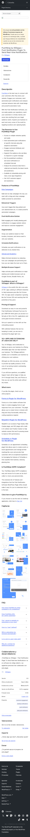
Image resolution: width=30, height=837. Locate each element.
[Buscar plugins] (19, 13)
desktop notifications (22, 703)
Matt (4, 798)
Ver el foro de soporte (8, 741)
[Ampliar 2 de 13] (26, 511)
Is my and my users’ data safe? (11, 639)
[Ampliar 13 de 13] (26, 580)
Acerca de (5, 766)
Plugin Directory (6, 7)
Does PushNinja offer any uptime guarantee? (9, 614)
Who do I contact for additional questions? (8, 644)
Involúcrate (19, 780)
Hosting (4, 772)
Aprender (4, 780)
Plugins (18, 772)
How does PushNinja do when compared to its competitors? (11, 608)
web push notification (22, 710)
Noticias (4, 769)
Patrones (18, 775)
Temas (18, 769)
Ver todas (25, 728)
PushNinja (5, 93)
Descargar (6, 59)
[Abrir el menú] (27, 2)
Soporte (5, 83)
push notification (24, 707)
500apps (7, 55)
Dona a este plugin (7, 756)
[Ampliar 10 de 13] (26, 557)
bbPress (5, 801)
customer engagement (22, 700)
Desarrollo (6, 79)
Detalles (5, 66)
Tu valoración (6, 728)
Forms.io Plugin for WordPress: (14, 399)
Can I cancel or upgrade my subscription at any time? (10, 621)
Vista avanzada (6, 715)
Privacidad (5, 775)
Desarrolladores (6, 786)
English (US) (25, 696)
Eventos (18, 783)
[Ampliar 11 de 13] (12, 568)
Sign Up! (19, 501)
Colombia (8, 811)
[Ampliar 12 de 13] (26, 568)
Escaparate (19, 766)
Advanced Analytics (9, 254)
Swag (18, 789)
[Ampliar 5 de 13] (12, 534)
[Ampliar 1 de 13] (12, 511)
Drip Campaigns (7, 189)
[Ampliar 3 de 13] (12, 522)
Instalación (6, 75)
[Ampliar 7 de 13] (12, 545)
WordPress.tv (7, 789)
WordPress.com (7, 795)
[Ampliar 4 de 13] (26, 522)
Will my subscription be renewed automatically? (9, 633)
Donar (18, 786)
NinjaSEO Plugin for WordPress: (14, 420)
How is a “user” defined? (9, 627)
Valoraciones (7, 70)
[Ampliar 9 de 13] (12, 557)
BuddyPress (6, 804)
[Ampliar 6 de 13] (26, 534)
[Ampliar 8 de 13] (26, 545)
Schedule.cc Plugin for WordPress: (9, 440)
